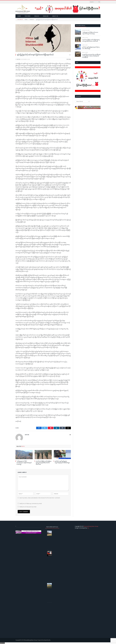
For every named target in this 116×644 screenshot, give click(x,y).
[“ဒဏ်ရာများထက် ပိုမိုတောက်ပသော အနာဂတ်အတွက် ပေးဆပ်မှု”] (24, 454)
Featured (27, 16)
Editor (18, 59)
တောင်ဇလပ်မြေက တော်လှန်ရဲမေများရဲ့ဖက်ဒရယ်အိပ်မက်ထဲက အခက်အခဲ (43, 462)
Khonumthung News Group (91, 526)
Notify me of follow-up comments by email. (30, 503)
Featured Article (80, 25)
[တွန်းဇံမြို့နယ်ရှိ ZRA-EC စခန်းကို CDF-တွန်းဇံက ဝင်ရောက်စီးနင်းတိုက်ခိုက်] (50, 585)
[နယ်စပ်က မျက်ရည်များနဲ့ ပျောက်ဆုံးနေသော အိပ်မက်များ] (62, 454)
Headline (45, 16)
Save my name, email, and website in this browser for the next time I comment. (39, 498)
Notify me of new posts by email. (27, 506)
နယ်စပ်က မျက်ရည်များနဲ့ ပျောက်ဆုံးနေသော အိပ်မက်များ (62, 461)
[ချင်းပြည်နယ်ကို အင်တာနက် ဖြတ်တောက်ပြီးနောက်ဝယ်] (43, 38)
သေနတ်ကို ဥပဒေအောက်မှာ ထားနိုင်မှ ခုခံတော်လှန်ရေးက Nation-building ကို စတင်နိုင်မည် (91, 56)
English (36, 16)
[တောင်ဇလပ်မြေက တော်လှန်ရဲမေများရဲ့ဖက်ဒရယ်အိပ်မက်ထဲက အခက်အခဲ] (43, 454)
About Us (55, 16)
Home (19, 16)
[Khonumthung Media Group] (22, 9)
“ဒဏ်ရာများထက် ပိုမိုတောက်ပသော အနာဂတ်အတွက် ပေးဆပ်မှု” (24, 462)
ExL (88, 528)
